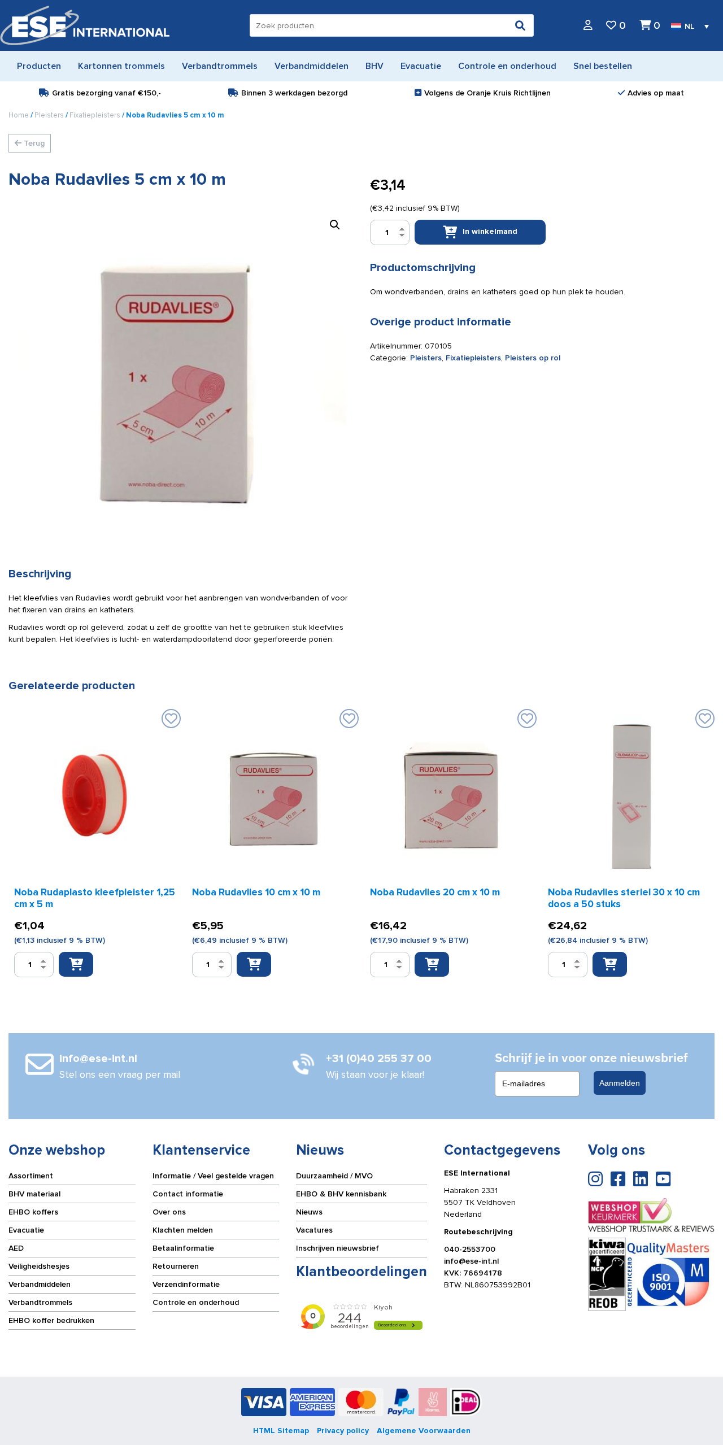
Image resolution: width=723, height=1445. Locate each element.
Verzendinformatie (186, 1284)
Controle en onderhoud (196, 1302)
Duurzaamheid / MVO (334, 1176)
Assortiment (30, 1176)
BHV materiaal (34, 1194)
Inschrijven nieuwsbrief (337, 1248)
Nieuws (309, 1212)
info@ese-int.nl (471, 1261)
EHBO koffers (33, 1212)
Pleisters (49, 115)
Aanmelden (619, 1082)
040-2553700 (469, 1249)
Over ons (169, 1212)
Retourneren (176, 1266)
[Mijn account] (588, 25)
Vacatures (314, 1230)
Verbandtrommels (40, 1302)
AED (16, 1248)
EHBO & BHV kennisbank (341, 1194)
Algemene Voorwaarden (424, 1430)
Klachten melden (183, 1230)
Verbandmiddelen (39, 1284)
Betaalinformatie (183, 1248)
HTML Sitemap (281, 1430)
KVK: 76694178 (473, 1273)
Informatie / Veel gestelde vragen (213, 1176)
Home (18, 115)
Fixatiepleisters (94, 115)
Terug (33, 143)
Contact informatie (188, 1194)
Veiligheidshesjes (38, 1266)
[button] (335, 225)
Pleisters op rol (532, 358)
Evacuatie (26, 1230)
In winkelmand (490, 231)
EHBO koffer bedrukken (51, 1320)
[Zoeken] (520, 25)
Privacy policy (343, 1430)
